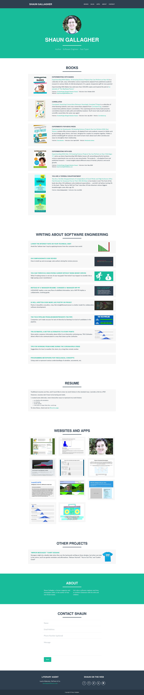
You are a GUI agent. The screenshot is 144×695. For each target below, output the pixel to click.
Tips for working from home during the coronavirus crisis (55, 346)
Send (47, 659)
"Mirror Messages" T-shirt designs (45, 553)
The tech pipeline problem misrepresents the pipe (51, 317)
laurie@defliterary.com (50, 683)
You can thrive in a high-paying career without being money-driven (58, 273)
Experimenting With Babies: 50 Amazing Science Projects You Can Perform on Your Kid (80, 79)
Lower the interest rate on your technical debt (51, 244)
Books (86, 4)
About (104, 4)
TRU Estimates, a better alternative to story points (52, 332)
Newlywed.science (89, 140)
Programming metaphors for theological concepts (52, 358)
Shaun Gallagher (40, 4)
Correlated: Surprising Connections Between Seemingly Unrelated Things (76, 104)
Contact (112, 4)
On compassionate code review (44, 258)
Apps (98, 4)
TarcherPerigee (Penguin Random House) (67, 91)
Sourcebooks (60, 140)
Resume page (54, 408)
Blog (92, 4)
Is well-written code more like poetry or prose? (51, 302)
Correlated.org (96, 106)
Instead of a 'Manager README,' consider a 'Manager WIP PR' (55, 288)
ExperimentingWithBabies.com (65, 93)
